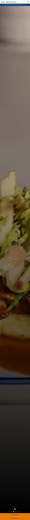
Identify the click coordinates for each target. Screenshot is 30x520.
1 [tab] (9, 512)
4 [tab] (16, 512)
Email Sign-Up (15, 518)
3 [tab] (14, 512)
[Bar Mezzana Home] (8, 2)
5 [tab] (18, 512)
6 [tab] (20, 512)
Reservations (15, 514)
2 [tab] (11, 512)
